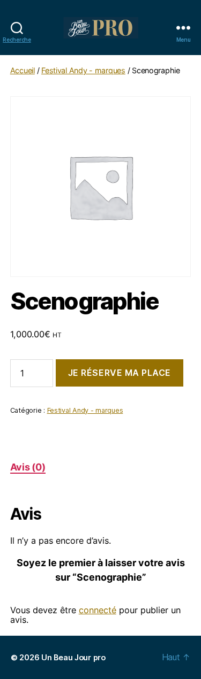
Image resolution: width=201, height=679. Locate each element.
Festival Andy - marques (83, 70)
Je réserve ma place (119, 372)
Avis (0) (28, 467)
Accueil (22, 70)
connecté (97, 610)
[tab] (28, 467)
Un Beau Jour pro (73, 657)
